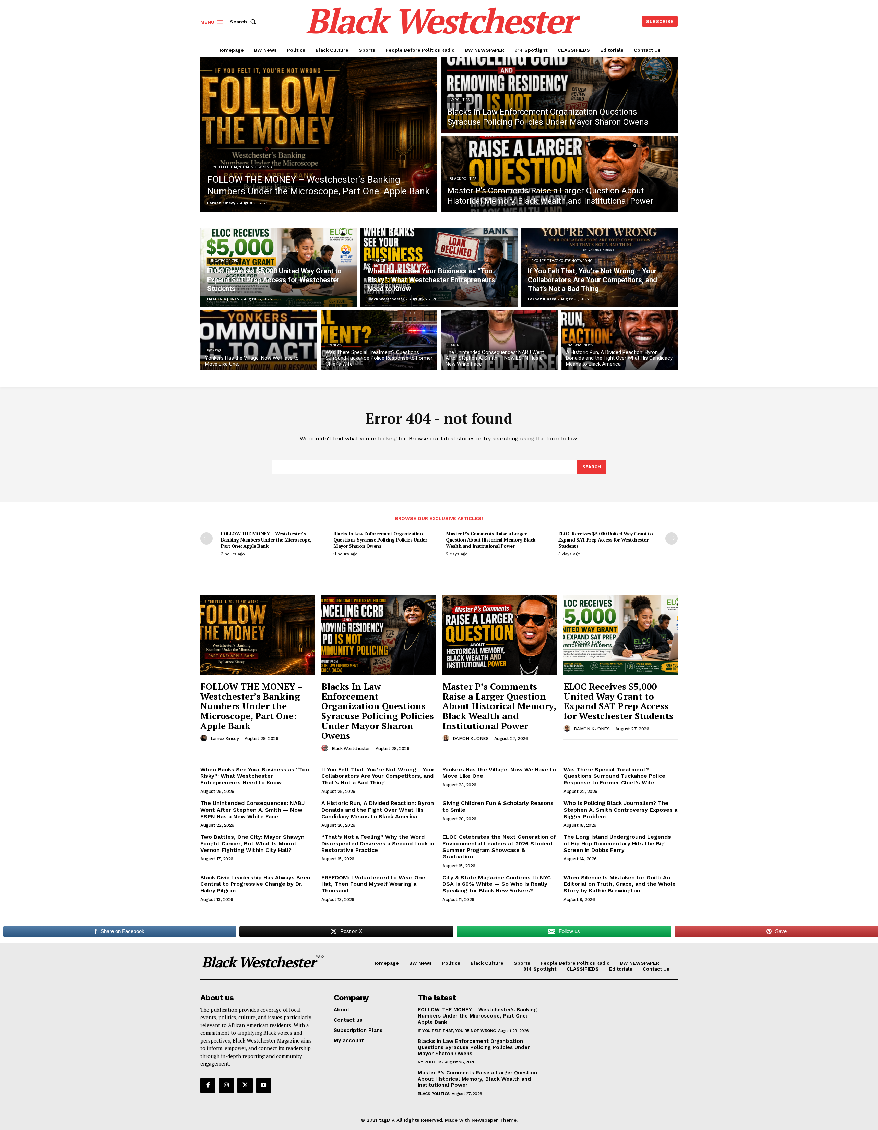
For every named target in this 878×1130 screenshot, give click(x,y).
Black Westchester (351, 748)
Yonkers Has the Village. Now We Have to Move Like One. (499, 772)
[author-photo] (204, 738)
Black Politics (463, 179)
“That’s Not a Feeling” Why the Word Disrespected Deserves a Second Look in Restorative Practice (377, 843)
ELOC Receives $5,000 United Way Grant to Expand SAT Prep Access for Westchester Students (605, 539)
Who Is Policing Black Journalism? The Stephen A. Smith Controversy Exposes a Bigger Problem (620, 809)
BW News (214, 351)
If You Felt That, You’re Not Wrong (241, 167)
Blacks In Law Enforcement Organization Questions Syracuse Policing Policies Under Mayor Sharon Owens (380, 539)
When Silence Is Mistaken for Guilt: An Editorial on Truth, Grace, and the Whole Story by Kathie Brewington (619, 884)
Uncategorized (224, 261)
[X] (244, 1085)
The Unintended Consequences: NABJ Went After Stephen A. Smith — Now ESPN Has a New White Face (252, 809)
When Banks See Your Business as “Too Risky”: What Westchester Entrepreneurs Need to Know (254, 776)
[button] (244, 21)
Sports (453, 345)
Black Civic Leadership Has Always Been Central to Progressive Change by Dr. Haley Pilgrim (255, 884)
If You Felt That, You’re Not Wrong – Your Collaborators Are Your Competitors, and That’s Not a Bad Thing (378, 776)
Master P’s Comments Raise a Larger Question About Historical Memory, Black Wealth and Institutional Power (490, 539)
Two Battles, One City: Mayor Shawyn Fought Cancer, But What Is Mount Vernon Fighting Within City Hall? (252, 843)
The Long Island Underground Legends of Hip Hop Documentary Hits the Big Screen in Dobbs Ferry (617, 843)
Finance (377, 261)
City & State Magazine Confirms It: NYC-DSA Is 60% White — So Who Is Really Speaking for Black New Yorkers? (498, 884)
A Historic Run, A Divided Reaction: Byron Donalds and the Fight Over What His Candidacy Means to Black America (377, 809)
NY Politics (460, 100)
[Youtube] (263, 1085)
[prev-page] (206, 538)
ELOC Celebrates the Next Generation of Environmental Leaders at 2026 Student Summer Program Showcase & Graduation (499, 847)
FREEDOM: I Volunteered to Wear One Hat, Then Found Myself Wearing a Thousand (373, 884)
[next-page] (671, 538)
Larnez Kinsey (225, 738)
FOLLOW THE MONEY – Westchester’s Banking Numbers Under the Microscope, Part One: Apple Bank (266, 539)
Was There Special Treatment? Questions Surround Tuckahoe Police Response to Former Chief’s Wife (614, 776)
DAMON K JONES (471, 738)
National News (580, 345)
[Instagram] (226, 1085)
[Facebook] (207, 1085)
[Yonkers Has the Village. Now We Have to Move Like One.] (258, 340)
